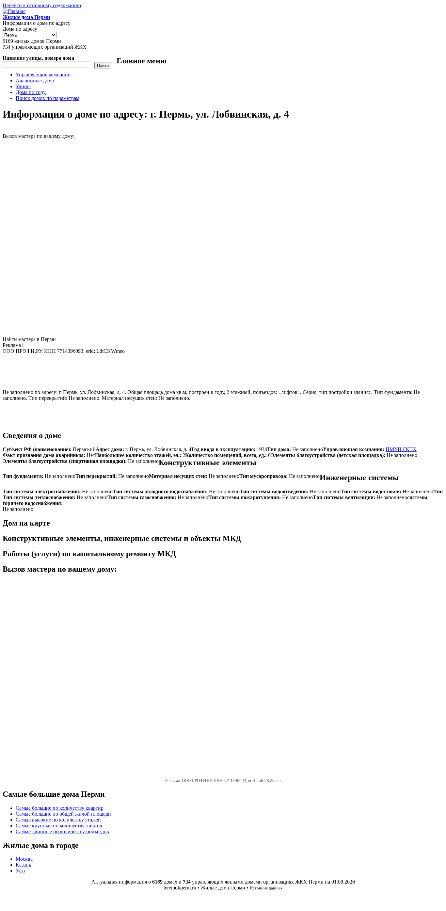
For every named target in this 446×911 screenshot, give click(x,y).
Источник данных (266, 888)
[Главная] (14, 11)
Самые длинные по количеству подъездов (62, 831)
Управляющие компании (43, 74)
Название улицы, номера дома (38, 58)
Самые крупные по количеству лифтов (59, 825)
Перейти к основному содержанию (42, 5)
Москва (24, 859)
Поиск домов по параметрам (47, 98)
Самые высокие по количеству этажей (58, 819)
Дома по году (31, 92)
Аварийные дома (35, 80)
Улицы (23, 86)
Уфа (20, 870)
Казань (23, 865)
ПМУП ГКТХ (401, 449)
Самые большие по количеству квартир (60, 808)
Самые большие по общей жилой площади (63, 814)
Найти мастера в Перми (29, 339)
